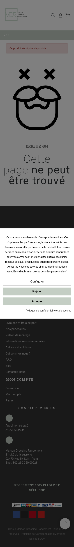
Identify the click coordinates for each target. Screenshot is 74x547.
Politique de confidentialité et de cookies (48, 310)
